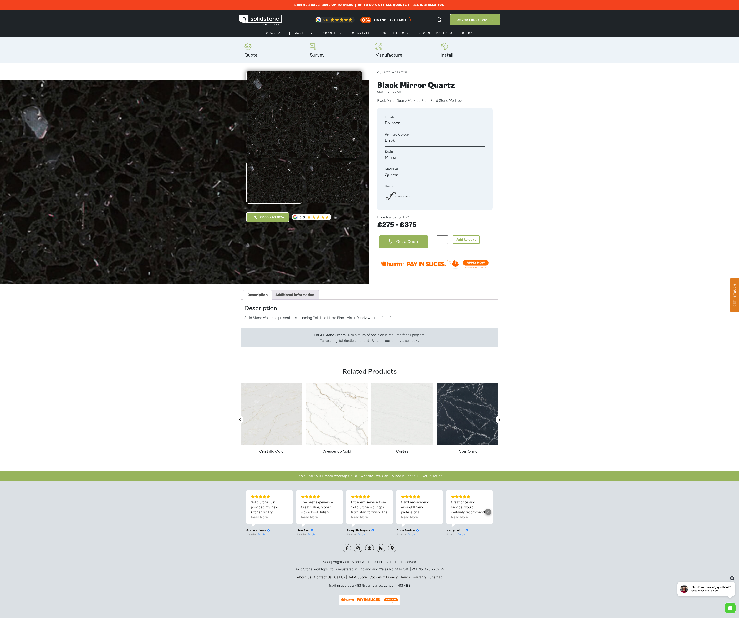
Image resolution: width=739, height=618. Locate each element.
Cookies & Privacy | (385, 577)
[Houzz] (381, 548)
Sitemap (435, 577)
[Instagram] (358, 548)
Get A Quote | (359, 577)
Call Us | (341, 577)
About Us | (305, 577)
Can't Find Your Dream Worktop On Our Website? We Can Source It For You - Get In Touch (369, 476)
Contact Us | (324, 577)
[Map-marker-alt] (392, 548)
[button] (239, 419)
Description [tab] (257, 295)
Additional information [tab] (294, 295)
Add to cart (466, 239)
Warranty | (421, 577)
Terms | (406, 577)
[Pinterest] (369, 548)
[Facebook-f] (347, 548)
